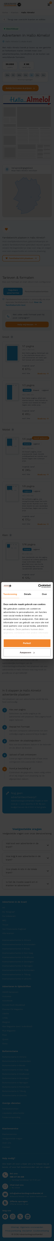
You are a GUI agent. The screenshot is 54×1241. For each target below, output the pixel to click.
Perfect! (27, 643)
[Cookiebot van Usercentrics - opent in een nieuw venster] (38, 586)
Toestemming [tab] (10, 594)
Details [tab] (27, 594)
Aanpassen (25, 652)
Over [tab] (44, 594)
